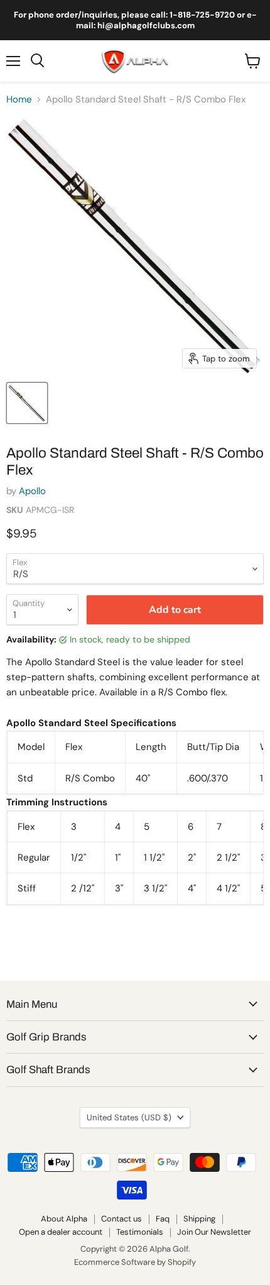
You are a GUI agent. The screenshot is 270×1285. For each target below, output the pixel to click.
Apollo (32, 491)
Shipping (199, 1218)
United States (129, 1117)
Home (19, 99)
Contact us (121, 1218)
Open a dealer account (60, 1232)
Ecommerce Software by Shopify (135, 1262)
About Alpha (64, 1218)
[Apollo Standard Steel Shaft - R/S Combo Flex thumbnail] (27, 403)
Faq (163, 1218)
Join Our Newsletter (214, 1232)
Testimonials (139, 1232)
